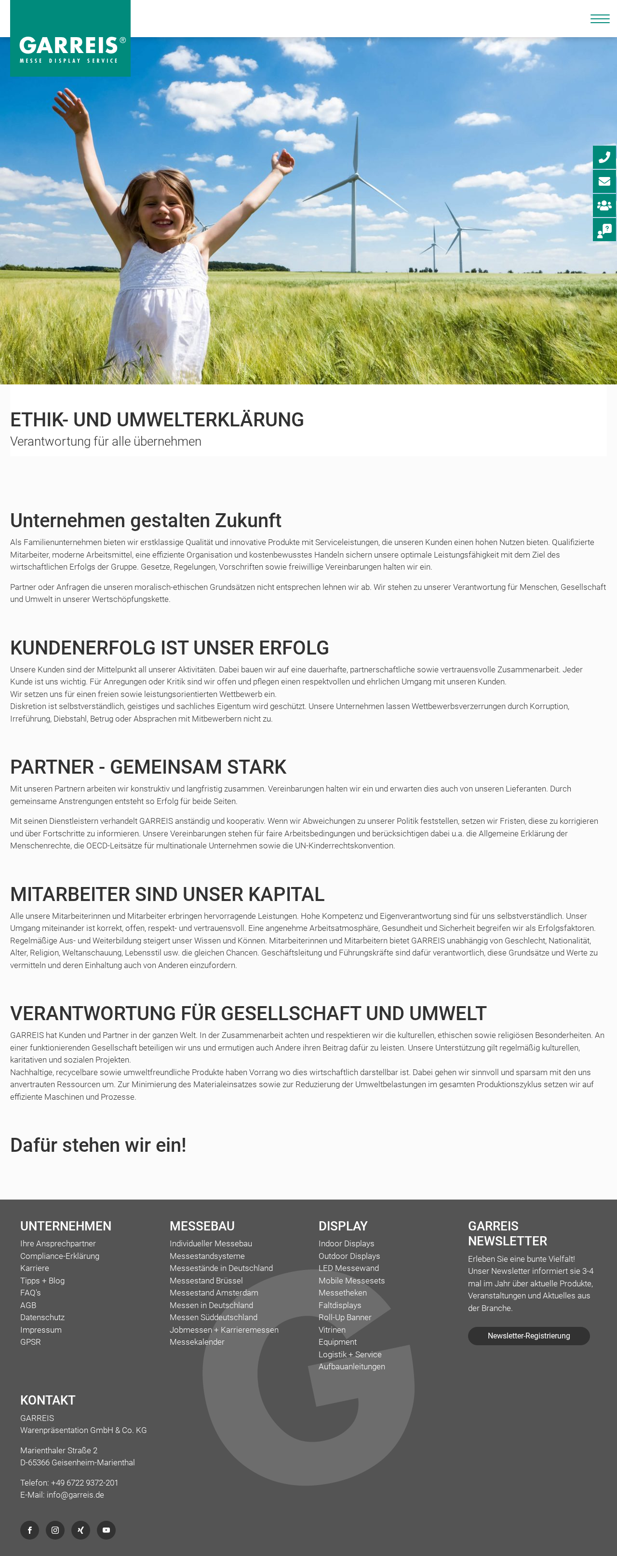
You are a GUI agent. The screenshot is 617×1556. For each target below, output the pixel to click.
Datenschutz (42, 1317)
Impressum (41, 1330)
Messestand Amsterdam (214, 1292)
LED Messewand (349, 1268)
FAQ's (30, 1292)
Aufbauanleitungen (352, 1366)
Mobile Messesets (352, 1280)
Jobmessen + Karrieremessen (224, 1330)
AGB (28, 1305)
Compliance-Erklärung (59, 1256)
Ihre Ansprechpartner (58, 1243)
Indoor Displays (347, 1243)
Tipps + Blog (42, 1280)
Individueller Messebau (211, 1243)
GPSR (30, 1342)
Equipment (338, 1342)
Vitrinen (332, 1330)
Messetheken (343, 1292)
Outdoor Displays (349, 1256)
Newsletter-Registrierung (529, 1335)
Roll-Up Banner (345, 1317)
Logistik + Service (350, 1354)
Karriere (34, 1268)
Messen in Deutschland (211, 1305)
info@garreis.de (75, 1495)
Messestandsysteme (207, 1256)
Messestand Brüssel (206, 1280)
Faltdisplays (340, 1305)
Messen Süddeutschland (213, 1317)
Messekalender (197, 1342)
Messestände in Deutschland (221, 1268)
